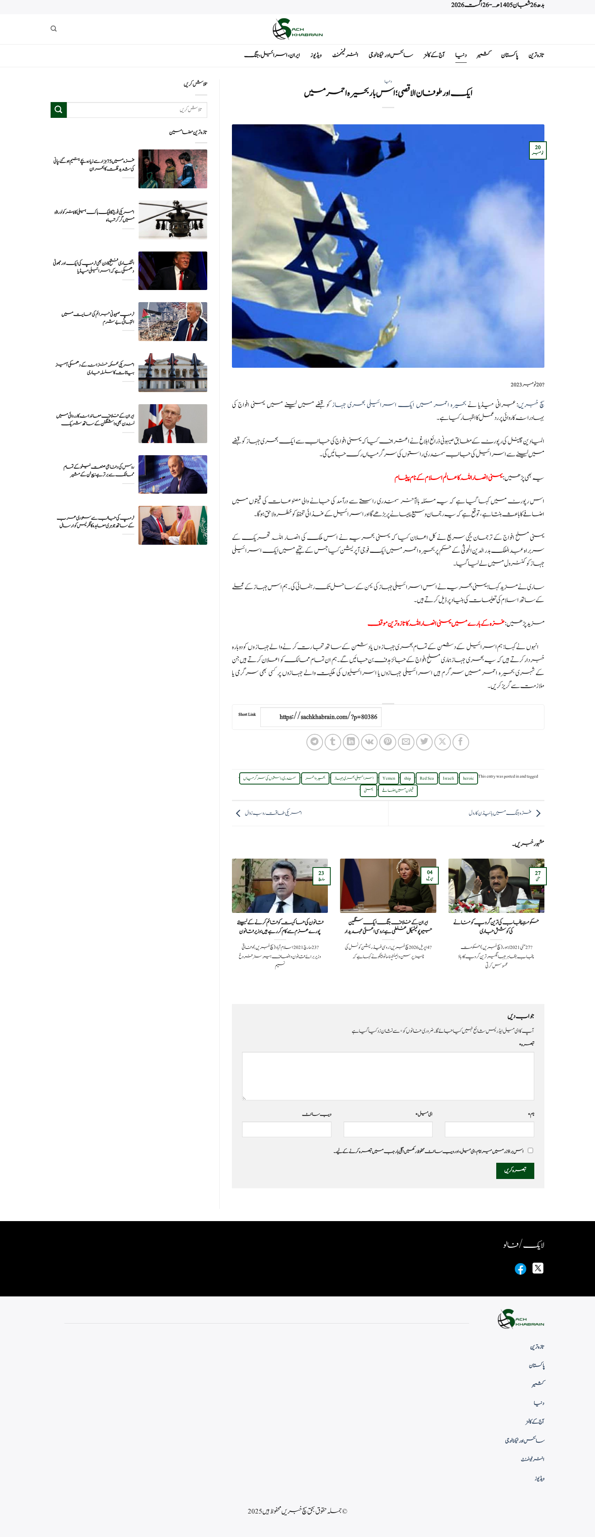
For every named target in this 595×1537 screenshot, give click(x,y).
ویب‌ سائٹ (317, 1114)
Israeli (448, 778)
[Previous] (546, 924)
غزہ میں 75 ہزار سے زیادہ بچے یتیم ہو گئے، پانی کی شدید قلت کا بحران (93, 165)
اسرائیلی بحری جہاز (354, 778)
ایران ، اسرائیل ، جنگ (272, 55)
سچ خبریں (531, 405)
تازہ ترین (536, 55)
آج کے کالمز (434, 55)
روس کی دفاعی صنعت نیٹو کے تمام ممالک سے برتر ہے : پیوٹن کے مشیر (99, 470)
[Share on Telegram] (314, 742)
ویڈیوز (316, 55)
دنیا (461, 55)
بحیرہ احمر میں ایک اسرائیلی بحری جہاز (399, 405)
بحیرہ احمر (315, 778)
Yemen (388, 778)
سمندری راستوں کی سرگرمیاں (269, 778)
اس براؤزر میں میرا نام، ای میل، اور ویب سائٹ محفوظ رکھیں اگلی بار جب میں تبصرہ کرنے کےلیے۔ (429, 1151)
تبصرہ (526, 1044)
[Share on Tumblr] (333, 742)
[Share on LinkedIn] (351, 742)
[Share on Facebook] (461, 742)
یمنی (368, 790)
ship (407, 778)
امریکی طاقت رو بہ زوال (273, 813)
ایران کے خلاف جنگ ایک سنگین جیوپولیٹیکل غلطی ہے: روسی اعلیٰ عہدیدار (388, 927)
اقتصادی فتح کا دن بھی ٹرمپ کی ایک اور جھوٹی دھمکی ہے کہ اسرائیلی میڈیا (93, 267)
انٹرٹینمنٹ (345, 55)
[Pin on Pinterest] (387, 742)
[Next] (230, 924)
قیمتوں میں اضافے (398, 790)
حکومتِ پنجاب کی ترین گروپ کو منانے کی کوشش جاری (496, 927)
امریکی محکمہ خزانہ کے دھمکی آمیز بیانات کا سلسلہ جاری (94, 368)
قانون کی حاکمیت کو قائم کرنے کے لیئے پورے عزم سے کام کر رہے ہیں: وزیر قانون (280, 927)
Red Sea (427, 778)
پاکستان (509, 55)
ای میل (424, 1114)
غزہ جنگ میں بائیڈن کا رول (500, 813)
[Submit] (59, 109)
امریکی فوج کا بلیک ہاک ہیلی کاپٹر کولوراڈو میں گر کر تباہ (94, 216)
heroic (468, 778)
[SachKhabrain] (297, 29)
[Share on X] (442, 742)
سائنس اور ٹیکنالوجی (391, 55)
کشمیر (484, 55)
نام (531, 1114)
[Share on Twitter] (424, 742)
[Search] (54, 28)
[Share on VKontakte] (369, 742)
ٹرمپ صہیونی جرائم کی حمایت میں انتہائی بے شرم (98, 318)
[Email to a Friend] (406, 742)
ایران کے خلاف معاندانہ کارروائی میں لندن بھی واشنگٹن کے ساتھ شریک (95, 419)
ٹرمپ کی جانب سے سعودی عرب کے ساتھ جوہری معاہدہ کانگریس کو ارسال (95, 521)
